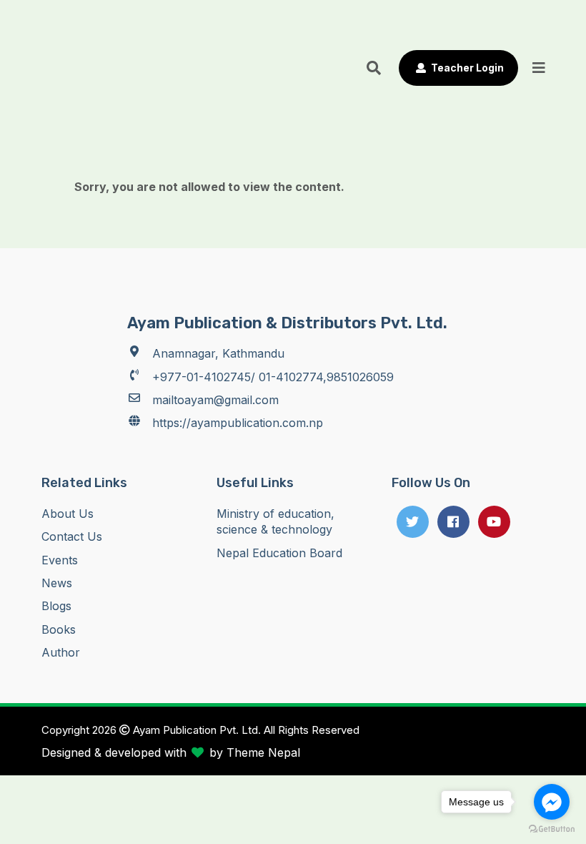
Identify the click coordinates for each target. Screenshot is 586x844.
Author (60, 652)
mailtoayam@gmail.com (215, 400)
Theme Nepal (263, 752)
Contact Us (71, 536)
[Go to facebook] (552, 802)
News (56, 583)
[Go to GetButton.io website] (552, 829)
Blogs (56, 606)
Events (59, 560)
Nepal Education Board (279, 553)
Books (58, 629)
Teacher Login (466, 68)
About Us (67, 513)
